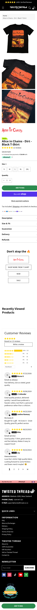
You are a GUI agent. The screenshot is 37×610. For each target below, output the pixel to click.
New (18, 274)
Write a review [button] (18, 344)
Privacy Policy (6, 534)
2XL (27, 169)
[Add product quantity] (4, 180)
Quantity (5, 175)
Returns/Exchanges (8, 523)
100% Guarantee (7, 547)
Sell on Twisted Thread (10, 552)
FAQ (3, 520)
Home (5, 16)
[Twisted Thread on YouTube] (20, 575)
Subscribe (29, 568)
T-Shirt (26, 267)
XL (21, 169)
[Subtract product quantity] (10, 180)
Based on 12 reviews (12, 341)
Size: (4, 164)
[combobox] (29, 7)
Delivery (4, 526)
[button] (7, 148)
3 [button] (18, 469)
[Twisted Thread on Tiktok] (15, 575)
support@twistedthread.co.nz (17, 503)
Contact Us (5, 555)
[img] (17, 373)
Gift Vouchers (6, 549)
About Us (5, 544)
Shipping (16, 206)
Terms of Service (7, 532)
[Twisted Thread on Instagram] (9, 575)
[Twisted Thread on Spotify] (26, 575)
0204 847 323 (18, 500)
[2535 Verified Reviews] (10, 599)
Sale (19, 280)
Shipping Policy (7, 529)
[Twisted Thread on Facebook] (4, 575)
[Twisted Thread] (18, 7)
